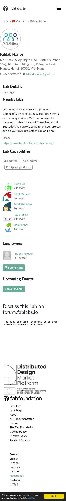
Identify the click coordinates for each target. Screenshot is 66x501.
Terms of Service (20, 440)
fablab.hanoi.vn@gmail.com (40, 74)
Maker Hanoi (21, 225)
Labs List (15, 406)
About (13, 414)
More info (31, 498)
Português (16, 480)
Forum (14, 423)
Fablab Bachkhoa (23, 204)
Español (14, 463)
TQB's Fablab (21, 214)
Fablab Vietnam (22, 194)
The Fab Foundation (22, 427)
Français (15, 467)
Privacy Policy (18, 436)
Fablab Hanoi (38, 21)
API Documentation (22, 419)
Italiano (14, 471)
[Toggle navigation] (59, 8)
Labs (5, 21)
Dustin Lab (20, 184)
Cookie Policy (18, 431)
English (14, 458)
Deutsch (15, 454)
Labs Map (16, 410)
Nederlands (17, 475)
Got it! (53, 496)
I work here (15, 267)
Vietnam (20, 21)
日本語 (14, 484)
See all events (13, 289)
